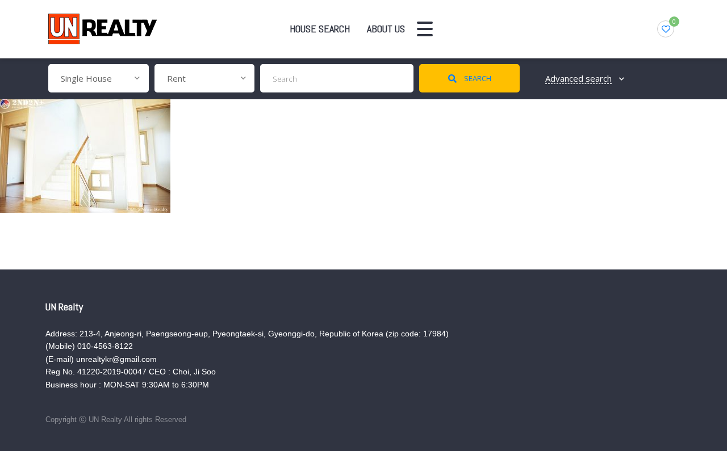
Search (476, 78)
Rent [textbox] (176, 78)
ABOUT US (386, 28)
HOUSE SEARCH (320, 28)
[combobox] (98, 78)
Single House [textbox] (86, 78)
